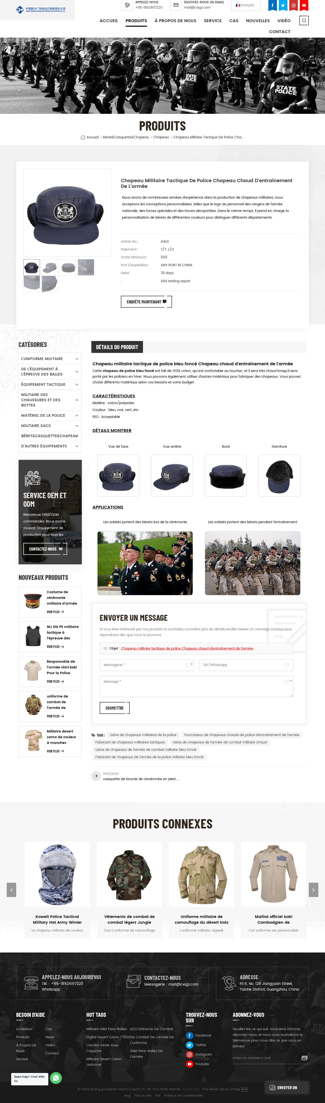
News (49, 1037)
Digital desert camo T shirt (108, 1037)
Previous (11, 890)
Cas (233, 20)
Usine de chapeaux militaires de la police (143, 735)
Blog (127, 1095)
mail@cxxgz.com (197, 7)
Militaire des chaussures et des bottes (40, 400)
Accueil (109, 20)
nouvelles (258, 20)
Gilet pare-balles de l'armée (146, 1053)
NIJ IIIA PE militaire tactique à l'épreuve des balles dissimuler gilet (63, 632)
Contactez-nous (42, 549)
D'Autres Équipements (44, 446)
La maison (24, 1029)
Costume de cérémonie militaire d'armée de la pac (62, 598)
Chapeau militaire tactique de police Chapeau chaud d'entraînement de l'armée (187, 648)
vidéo (284, 20)
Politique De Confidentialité (183, 1095)
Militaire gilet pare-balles (106, 1029)
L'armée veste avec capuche (102, 1048)
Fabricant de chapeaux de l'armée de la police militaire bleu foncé (149, 757)
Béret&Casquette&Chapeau (126, 137)
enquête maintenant (144, 301)
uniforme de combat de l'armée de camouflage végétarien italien (62, 702)
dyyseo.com (190, 1089)
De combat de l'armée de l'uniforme (152, 1040)
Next (313, 890)
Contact (280, 31)
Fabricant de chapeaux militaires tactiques (130, 742)
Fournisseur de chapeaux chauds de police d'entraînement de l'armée (241, 735)
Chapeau (161, 137)
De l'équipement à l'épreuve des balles (42, 371)
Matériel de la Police (43, 415)
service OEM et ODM (45, 499)
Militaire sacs (36, 426)
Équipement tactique (43, 384)
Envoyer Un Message (287, 1089)
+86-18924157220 (148, 7)
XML (157, 1095)
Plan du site (142, 1095)
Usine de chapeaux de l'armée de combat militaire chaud (220, 742)
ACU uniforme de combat (151, 1029)
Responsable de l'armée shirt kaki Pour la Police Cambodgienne (62, 667)
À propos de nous (175, 20)
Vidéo (50, 1045)
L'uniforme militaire (42, 359)
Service (213, 20)
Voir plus (53, 612)
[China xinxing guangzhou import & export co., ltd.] (40, 10)
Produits (136, 20)
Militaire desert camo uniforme (104, 1062)
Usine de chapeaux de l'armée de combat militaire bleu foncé (146, 749)
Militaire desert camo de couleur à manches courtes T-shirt (61, 737)
